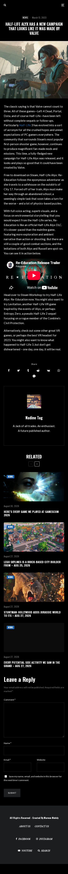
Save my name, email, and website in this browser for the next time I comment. (33, 778)
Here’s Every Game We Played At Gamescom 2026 (31, 513)
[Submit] (38, 370)
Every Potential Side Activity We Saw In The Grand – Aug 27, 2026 (32, 664)
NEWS (25, 17)
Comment (9, 699)
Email (7, 759)
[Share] (9, 370)
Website (41, 759)
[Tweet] (18, 370)
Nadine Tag (34, 417)
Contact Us (42, 826)
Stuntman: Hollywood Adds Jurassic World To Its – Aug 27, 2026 (32, 613)
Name (7, 743)
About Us (24, 826)
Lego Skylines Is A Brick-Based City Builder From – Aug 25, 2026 (32, 563)
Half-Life (25, 125)
